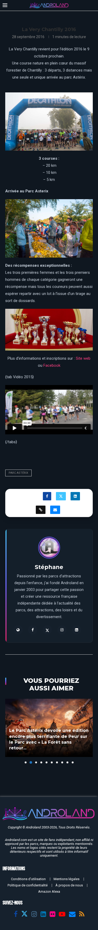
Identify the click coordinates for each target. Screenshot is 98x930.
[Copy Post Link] (40, 510)
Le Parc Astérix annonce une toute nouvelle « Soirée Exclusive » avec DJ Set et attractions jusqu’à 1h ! (48, 742)
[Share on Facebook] (47, 496)
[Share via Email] (55, 510)
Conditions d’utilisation (28, 879)
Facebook (51, 365)
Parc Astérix (18, 473)
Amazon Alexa (49, 891)
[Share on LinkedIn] (75, 496)
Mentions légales (66, 879)
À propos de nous (69, 885)
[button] (9, 731)
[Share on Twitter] (61, 496)
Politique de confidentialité (28, 885)
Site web (83, 358)
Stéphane (49, 567)
